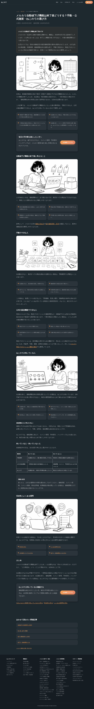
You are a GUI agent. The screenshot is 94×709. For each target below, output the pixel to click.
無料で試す (89, 2)
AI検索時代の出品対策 (60, 667)
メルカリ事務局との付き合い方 (62, 686)
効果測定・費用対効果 (44, 687)
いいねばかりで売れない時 (61, 672)
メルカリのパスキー (77, 669)
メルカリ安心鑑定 (59, 687)
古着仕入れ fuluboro (77, 672)
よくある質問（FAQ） (11, 670)
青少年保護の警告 (59, 684)
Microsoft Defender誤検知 (78, 670)
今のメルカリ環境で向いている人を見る (29, 603)
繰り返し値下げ (26, 663)
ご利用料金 (9, 667)
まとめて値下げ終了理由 (44, 672)
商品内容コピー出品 (60, 693)
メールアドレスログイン (77, 667)
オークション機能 (43, 695)
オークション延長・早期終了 (45, 699)
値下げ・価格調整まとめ (24, 642)
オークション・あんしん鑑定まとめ (63, 665)
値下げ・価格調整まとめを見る (58, 553)
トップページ (9, 661)
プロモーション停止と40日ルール (46, 691)
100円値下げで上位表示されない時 (47, 669)
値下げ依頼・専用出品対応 (61, 678)
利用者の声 (67, 2)
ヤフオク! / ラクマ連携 (27, 667)
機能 (57, 2)
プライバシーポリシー (77, 678)
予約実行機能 (25, 661)
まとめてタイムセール (44, 682)
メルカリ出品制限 (59, 680)
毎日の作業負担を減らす (61, 674)
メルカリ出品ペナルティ (61, 682)
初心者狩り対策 (59, 695)
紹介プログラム (10, 674)
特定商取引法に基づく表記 (78, 680)
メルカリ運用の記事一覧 (11, 663)
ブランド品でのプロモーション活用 (47, 689)
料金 (73, 2)
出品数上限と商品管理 (60, 676)
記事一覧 (22, 11)
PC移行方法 (75, 665)
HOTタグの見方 (43, 693)
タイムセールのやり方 (44, 684)
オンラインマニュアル (77, 661)
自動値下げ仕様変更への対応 (25, 625)
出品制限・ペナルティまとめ (62, 663)
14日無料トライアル (68, 142)
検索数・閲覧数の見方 (60, 669)
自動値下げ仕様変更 (44, 678)
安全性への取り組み (11, 669)
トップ (18, 11)
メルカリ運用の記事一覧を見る (24, 648)
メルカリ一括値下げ (44, 680)
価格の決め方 (39, 224)
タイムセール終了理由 (44, 674)
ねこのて (4, 2)
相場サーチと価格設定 (60, 670)
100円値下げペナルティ (44, 667)
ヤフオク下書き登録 (27, 669)
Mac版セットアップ (77, 663)
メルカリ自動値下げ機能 (44, 676)
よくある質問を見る (56, 546)
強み (61, 2)
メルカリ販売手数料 (60, 691)
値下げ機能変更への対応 (24, 636)
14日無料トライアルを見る (26, 553)
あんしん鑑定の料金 (60, 689)
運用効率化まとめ (59, 661)
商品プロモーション (44, 686)
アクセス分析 (25, 665)
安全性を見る (22, 546)
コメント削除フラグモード (28, 672)
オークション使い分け (44, 697)
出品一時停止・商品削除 (28, 674)
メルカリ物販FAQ (10, 672)
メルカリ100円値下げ (44, 665)
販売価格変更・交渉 (52, 224)
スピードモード (26, 670)
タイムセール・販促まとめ (45, 663)
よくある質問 (80, 2)
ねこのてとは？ (10, 665)
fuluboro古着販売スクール (78, 674)
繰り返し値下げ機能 (23, 630)
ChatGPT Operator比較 (77, 676)
